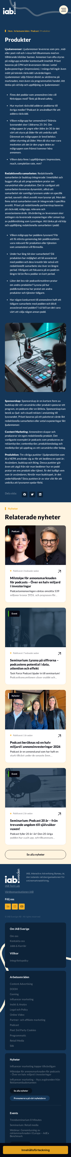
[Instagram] (15, 907)
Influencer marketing (22, 999)
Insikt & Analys (18, 1004)
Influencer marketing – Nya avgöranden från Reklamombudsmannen (35, 1081)
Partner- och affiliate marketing (27, 1019)
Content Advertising (21, 983)
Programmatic (18, 1035)
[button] (24, 494)
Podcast (35, 31)
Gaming (14, 994)
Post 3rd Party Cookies (23, 1030)
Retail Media (17, 1040)
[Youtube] (22, 907)
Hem (10, 31)
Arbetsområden (21, 31)
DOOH (14, 989)
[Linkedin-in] (8, 907)
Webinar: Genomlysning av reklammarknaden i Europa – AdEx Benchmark (29, 1133)
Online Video (17, 1014)
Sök (12, 1045)
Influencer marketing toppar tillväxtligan (32, 1066)
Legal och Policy (19, 1009)
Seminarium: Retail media (24, 1125)
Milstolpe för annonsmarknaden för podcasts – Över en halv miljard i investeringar (35, 1073)
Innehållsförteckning (35, 1150)
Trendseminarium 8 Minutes (26, 1119)
